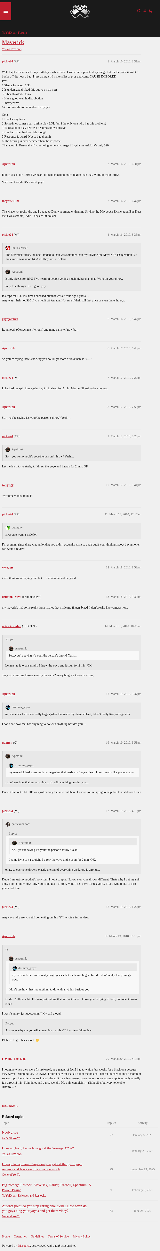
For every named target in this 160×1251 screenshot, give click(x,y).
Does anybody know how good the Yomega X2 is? (38, 1148)
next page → (10, 1105)
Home (6, 1236)
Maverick (13, 42)
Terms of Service (58, 1236)
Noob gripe (10, 1132)
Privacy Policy (82, 1236)
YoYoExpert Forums (14, 32)
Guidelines (37, 1236)
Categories (20, 1236)
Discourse (24, 1245)
